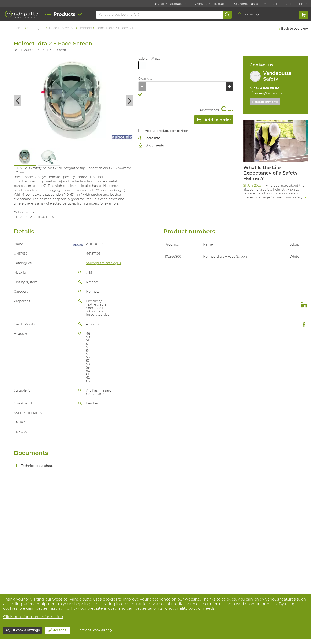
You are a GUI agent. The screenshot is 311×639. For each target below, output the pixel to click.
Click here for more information (33, 616)
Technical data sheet (36, 466)
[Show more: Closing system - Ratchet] (80, 282)
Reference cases (245, 4)
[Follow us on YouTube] (304, 334)
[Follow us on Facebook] (304, 324)
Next (129, 100)
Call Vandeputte (170, 4)
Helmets (85, 28)
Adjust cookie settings (22, 630)
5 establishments (265, 102)
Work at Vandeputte (210, 4)
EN (301, 4)
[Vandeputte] (21, 14)
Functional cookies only (94, 630)
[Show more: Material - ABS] (80, 272)
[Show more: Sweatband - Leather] (80, 403)
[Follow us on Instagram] (304, 315)
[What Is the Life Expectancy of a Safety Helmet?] (275, 161)
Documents (154, 145)
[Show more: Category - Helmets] (80, 291)
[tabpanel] (25, 157)
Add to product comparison (166, 131)
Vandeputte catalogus (103, 263)
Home (18, 28)
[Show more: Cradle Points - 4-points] (80, 324)
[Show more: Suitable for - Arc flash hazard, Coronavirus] (80, 390)
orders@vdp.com (268, 93)
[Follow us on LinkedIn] (304, 305)
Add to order (217, 119)
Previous (17, 100)
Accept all (60, 630)
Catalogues (36, 28)
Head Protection (62, 28)
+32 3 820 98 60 (266, 88)
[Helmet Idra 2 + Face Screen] (73, 101)
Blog (288, 4)
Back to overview (294, 28)
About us (271, 4)
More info (152, 138)
